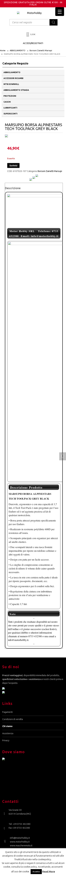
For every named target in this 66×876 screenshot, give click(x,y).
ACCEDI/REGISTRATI (33, 43)
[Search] (54, 22)
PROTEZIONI (10, 96)
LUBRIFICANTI (10, 108)
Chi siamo (7, 726)
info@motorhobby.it (20, 838)
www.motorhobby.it (20, 841)
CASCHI (7, 102)
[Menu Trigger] (59, 11)
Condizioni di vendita (12, 719)
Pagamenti (7, 712)
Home (2, 50)
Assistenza (7, 733)
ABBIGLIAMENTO (17, 50)
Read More (48, 871)
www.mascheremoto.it (21, 845)
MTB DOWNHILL (11, 84)
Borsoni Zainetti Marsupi (41, 50)
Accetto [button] (36, 871)
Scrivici (13, 165)
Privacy (5, 740)
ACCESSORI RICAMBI (13, 78)
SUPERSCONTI (10, 114)
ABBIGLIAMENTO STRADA (16, 90)
